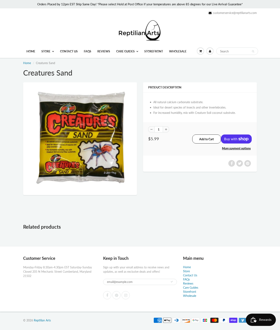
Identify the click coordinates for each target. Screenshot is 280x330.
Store (45, 51)
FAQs (87, 51)
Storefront (153, 51)
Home (30, 51)
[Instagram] (126, 295)
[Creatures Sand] (80, 138)
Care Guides (125, 51)
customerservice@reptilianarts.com (235, 13)
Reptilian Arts (42, 320)
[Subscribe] (171, 281)
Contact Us (69, 51)
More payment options (236, 148)
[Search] (253, 51)
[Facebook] (107, 295)
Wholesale (178, 51)
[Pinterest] (116, 295)
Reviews (103, 51)
